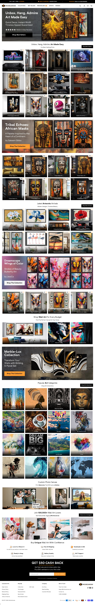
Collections (21, 5)
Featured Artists (21, 591)
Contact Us (61, 591)
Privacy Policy (55, 578)
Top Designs (21, 589)
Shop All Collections (86, 385)
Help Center (5, 587)
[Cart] (91, 5)
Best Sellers (31, 5)
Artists (51, 5)
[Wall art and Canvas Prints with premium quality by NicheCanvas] (9, 5)
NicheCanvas (12, 600)
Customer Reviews (46, 591)
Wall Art (51, 513)
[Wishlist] (88, 5)
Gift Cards (31, 587)
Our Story (44, 587)
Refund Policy (5, 591)
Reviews (58, 5)
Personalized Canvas (22, 596)
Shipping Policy (5, 594)
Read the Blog (45, 589)
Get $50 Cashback (59, 574)
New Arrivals (21, 594)
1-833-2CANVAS (62, 594)
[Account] (84, 5)
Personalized (41, 5)
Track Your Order (62, 587)
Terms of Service (49, 578)
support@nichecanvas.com (65, 589)
